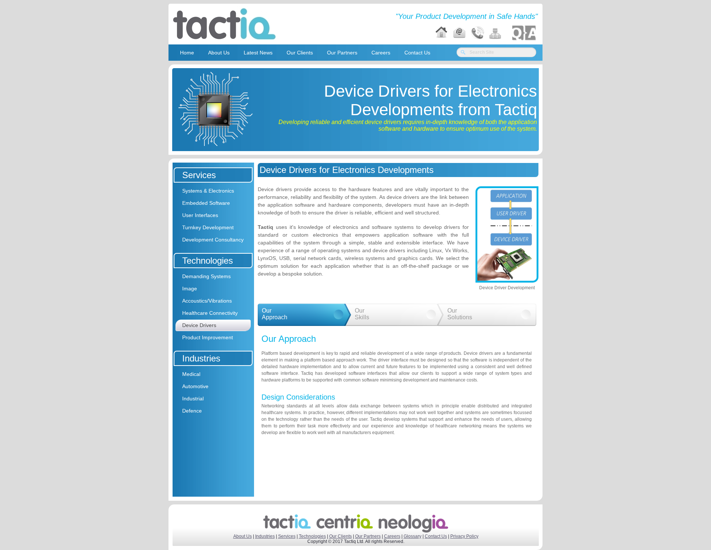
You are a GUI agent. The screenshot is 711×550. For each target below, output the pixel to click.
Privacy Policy (464, 536)
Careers (392, 536)
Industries (265, 536)
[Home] (441, 32)
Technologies (312, 536)
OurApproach (274, 313)
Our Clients (340, 536)
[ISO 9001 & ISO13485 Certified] (524, 32)
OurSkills (362, 313)
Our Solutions (459, 313)
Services (287, 536)
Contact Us (436, 536)
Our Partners (368, 536)
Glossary (412, 536)
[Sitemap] (495, 32)
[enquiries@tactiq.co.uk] (459, 32)
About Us (242, 536)
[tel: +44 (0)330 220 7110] (477, 32)
